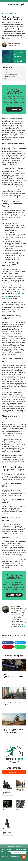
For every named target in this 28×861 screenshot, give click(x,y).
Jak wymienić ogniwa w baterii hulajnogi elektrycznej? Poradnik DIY (14, 676)
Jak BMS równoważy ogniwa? (9, 76)
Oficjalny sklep (14, 767)
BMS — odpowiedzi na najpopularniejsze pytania (13, 78)
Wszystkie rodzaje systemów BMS (10, 74)
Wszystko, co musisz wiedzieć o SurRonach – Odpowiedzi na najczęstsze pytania (13, 730)
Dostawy (3, 851)
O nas (3, 849)
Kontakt (7, 853)
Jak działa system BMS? (8, 69)
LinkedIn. (22, 626)
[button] (8, 642)
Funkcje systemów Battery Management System (13, 72)
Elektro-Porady (10, 13)
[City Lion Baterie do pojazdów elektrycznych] (13, 4)
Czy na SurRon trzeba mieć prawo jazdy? (14, 703)
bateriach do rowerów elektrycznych (13, 294)
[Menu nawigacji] (3, 5)
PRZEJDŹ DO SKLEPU (14, 109)
